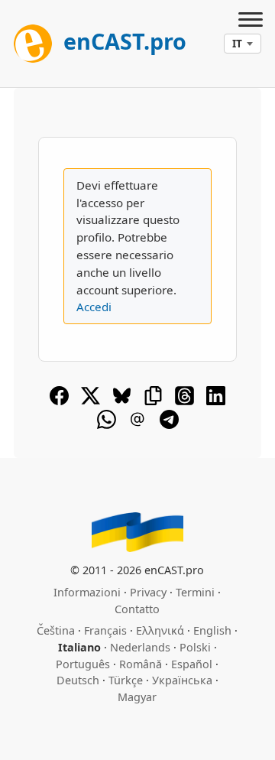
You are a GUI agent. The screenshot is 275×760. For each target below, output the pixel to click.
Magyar (137, 697)
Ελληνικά (160, 630)
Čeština (56, 630)
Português (83, 664)
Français (105, 630)
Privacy (148, 592)
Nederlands (140, 647)
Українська (182, 680)
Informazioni (87, 592)
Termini (195, 592)
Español (191, 664)
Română (140, 664)
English (212, 630)
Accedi (94, 306)
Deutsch (78, 680)
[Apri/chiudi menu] (250, 21)
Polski (195, 647)
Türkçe (125, 680)
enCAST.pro (122, 41)
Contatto (137, 609)
